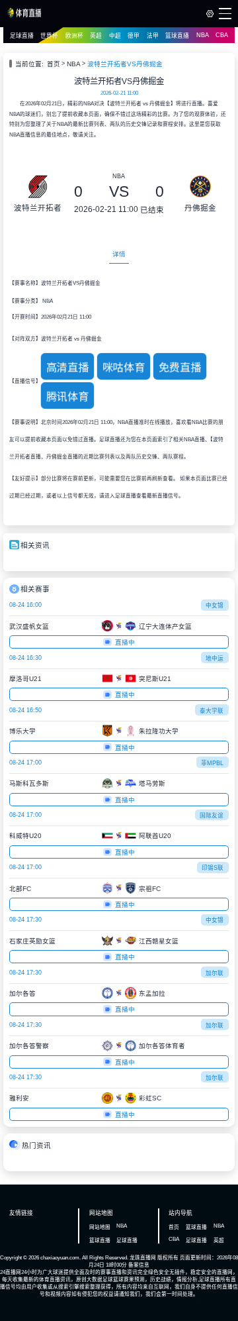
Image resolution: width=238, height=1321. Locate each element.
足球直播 (22, 35)
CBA (222, 35)
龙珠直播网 (143, 1258)
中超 (115, 35)
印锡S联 (212, 868)
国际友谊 (211, 815)
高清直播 (67, 367)
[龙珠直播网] (25, 16)
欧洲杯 (74, 35)
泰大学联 (211, 711)
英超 (96, 35)
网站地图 (99, 1227)
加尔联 (214, 973)
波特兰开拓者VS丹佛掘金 (125, 64)
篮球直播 (177, 35)
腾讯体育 (67, 397)
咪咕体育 (123, 367)
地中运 (214, 658)
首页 (53, 64)
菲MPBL (212, 763)
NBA (202, 35)
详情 (119, 254)
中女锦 (214, 605)
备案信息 (138, 1265)
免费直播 (179, 367)
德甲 (133, 35)
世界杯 (49, 35)
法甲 (153, 35)
